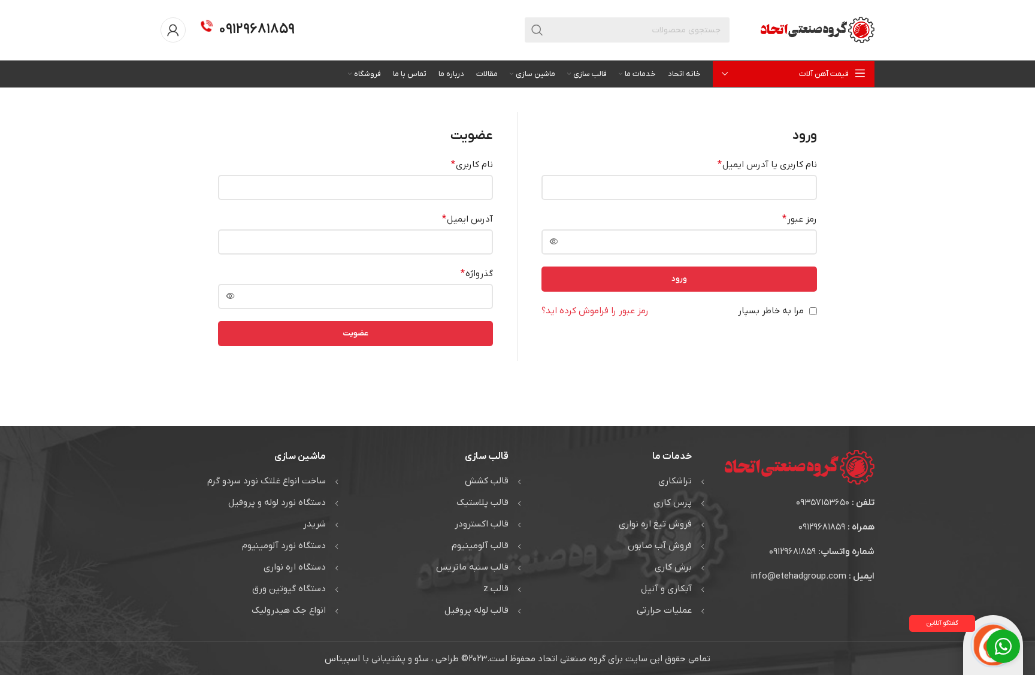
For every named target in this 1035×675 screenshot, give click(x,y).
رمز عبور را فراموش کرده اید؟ (595, 311)
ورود (679, 279)
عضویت (355, 333)
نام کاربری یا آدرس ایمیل (767, 165)
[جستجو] (537, 30)
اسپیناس (342, 659)
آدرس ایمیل (467, 219)
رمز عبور (799, 219)
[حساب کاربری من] (173, 30)
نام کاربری (472, 165)
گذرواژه (477, 274)
